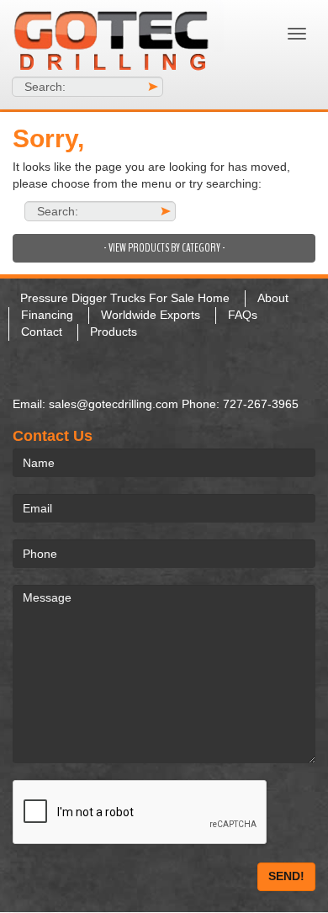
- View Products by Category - (164, 248)
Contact (41, 331)
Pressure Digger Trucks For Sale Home (125, 298)
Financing (47, 314)
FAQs (242, 314)
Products (113, 331)
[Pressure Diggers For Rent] (123, 38)
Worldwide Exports (150, 314)
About (272, 298)
